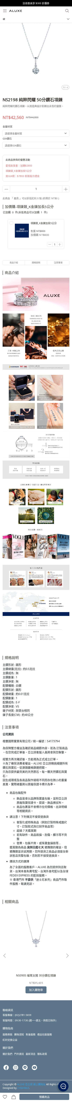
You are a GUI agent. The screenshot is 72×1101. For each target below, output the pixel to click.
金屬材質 (7, 126)
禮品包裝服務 (44, 1034)
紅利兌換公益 (10, 1039)
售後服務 (30, 1034)
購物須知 (19, 1034)
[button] (67, 956)
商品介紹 (14, 262)
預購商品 (44, 1097)
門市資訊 (19, 1054)
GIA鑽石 (7, 138)
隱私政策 (42, 1054)
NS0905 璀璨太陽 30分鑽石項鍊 (36, 975)
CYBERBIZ (23, 1088)
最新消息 (30, 1054)
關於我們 (7, 1054)
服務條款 (7, 1034)
